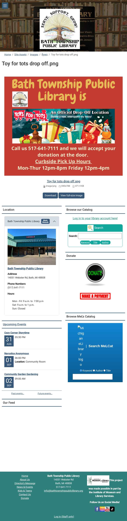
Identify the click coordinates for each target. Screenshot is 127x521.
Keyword (85, 242)
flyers (45, 54)
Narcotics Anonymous (16, 353)
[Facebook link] (97, 509)
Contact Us (25, 494)
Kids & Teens (25, 490)
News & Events (25, 487)
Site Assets (20, 54)
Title (95, 242)
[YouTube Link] (107, 509)
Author (105, 242)
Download (50, 195)
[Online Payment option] (95, 295)
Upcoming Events (14, 324)
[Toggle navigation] (5, 5)
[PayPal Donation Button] (95, 274)
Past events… (17, 393)
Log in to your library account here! (95, 218)
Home (7, 54)
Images (34, 54)
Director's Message (25, 483)
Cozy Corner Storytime (16, 332)
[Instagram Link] (102, 509)
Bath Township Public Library (28, 221)
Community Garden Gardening (21, 374)
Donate (25, 498)
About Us (25, 479)
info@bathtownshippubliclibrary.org (63, 490)
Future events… (45, 393)
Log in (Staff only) (64, 516)
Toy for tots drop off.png (63, 181)
